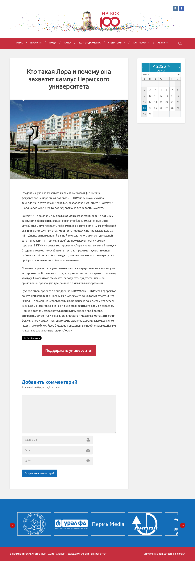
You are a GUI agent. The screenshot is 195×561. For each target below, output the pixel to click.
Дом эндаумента (90, 42)
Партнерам (139, 42)
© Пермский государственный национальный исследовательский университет (58, 554)
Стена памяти (116, 42)
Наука (67, 42)
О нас (19, 42)
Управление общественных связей (164, 554)
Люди (52, 42)
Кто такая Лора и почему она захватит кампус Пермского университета (69, 79)
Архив (161, 42)
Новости (36, 42)
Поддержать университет (69, 350)
